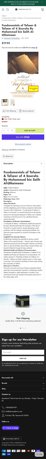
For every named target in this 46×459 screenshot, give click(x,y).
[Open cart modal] (42, 9)
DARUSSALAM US (20, 443)
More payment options (23, 144)
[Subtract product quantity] (4, 130)
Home (4, 16)
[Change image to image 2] (12, 102)
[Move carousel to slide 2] (22, 328)
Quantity (5, 126)
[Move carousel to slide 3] (23, 328)
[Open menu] (3, 9)
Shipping (5, 149)
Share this (9, 156)
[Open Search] (7, 9)
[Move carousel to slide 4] (25, 328)
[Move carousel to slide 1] (20, 328)
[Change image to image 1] (5, 102)
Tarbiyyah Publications (12, 38)
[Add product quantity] (12, 130)
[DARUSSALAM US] (23, 10)
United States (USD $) (12, 439)
